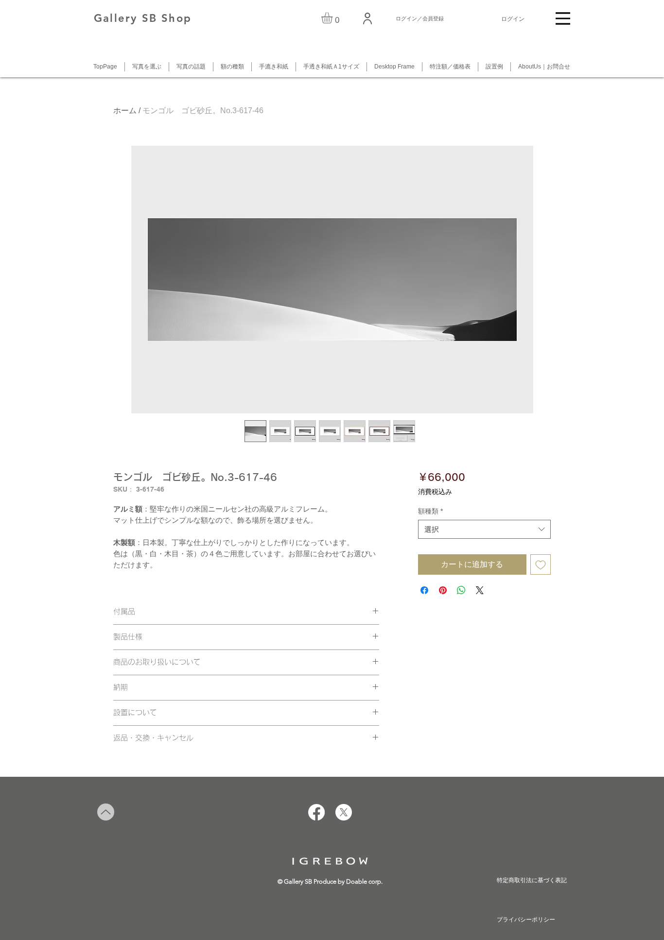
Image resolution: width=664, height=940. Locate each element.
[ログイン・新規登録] (368, 18)
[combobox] (484, 529)
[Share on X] (480, 590)
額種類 (430, 511)
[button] (333, 17)
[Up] (105, 811)
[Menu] (563, 18)
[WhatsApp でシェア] (461, 590)
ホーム (125, 110)
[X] (343, 812)
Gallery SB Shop (143, 18)
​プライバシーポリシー (526, 919)
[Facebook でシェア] (424, 590)
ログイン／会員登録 (420, 18)
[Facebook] (316, 812)
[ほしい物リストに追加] (540, 564)
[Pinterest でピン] (443, 590)
